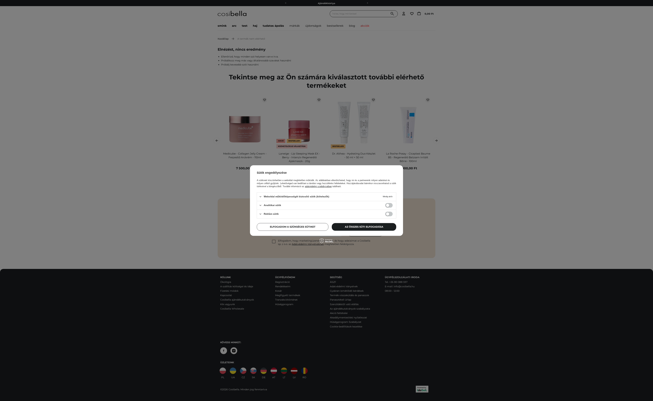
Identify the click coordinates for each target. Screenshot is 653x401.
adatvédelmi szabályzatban (318, 186)
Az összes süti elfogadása (364, 226)
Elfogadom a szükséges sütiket (292, 226)
